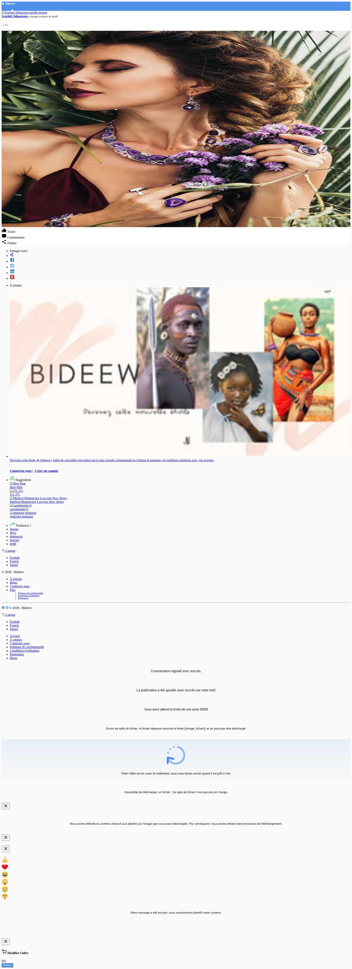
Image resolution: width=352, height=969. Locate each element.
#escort (14, 540)
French (14, 561)
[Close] (6, 806)
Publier (7, 965)
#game (14, 529)
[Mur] (180, 255)
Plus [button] (12, 590)
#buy (13, 533)
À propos (16, 579)
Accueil (15, 636)
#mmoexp (16, 536)
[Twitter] (180, 266)
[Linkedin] (180, 272)
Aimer (11, 231)
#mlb (13, 544)
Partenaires (23, 598)
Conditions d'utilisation (29, 595)
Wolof (14, 565)
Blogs (13, 582)
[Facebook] (180, 260)
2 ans (5, 24)
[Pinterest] (180, 277)
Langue (10, 550)
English (15, 557)
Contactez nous (20, 586)
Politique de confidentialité (30, 593)
